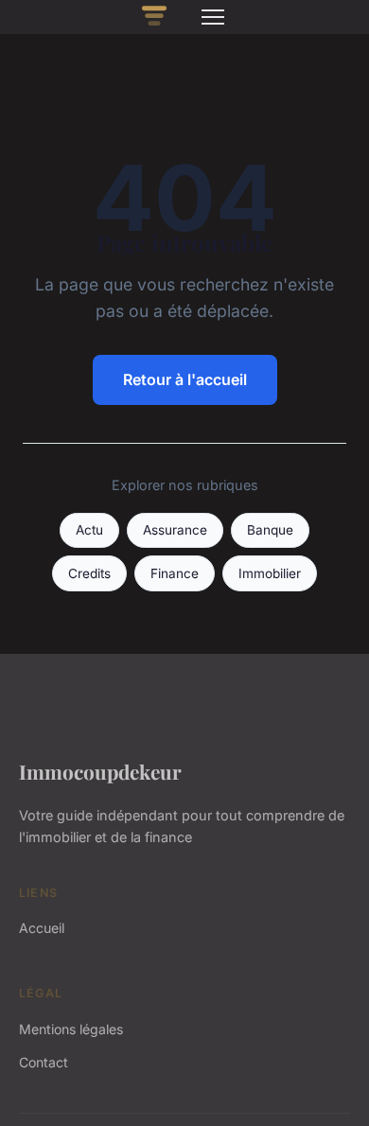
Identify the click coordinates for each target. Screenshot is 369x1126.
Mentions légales (71, 1029)
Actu (89, 529)
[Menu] (213, 17)
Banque (270, 529)
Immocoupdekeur (100, 771)
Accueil (41, 928)
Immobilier (269, 573)
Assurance (175, 529)
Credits (89, 573)
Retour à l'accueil (185, 379)
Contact (43, 1062)
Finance (174, 573)
